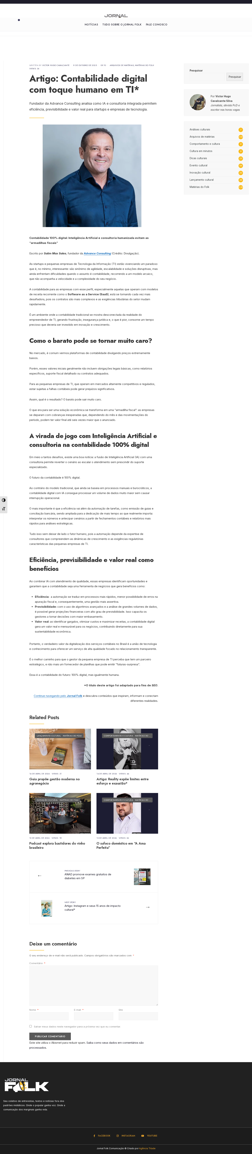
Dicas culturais (198, 158)
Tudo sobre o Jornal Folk (121, 24)
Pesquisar (196, 70)
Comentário (37, 963)
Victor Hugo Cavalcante (56, 65)
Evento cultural (198, 165)
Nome (34, 1009)
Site (121, 1009)
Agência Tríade (147, 1148)
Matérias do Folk (144, 65)
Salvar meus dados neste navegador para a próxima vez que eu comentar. (77, 1026)
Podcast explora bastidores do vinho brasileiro (57, 845)
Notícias (91, 24)
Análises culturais (200, 129)
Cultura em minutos (201, 151)
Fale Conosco (157, 24)
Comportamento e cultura (118, 735)
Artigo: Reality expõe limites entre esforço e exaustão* (122, 781)
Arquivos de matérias (122, 65)
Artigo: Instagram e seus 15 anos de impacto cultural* (93, 906)
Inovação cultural (47, 799)
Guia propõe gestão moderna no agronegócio (54, 781)
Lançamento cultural (49, 735)
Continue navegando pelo (58, 696)
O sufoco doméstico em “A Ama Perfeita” (121, 845)
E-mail (79, 1009)
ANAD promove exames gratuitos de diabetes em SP (88, 874)
